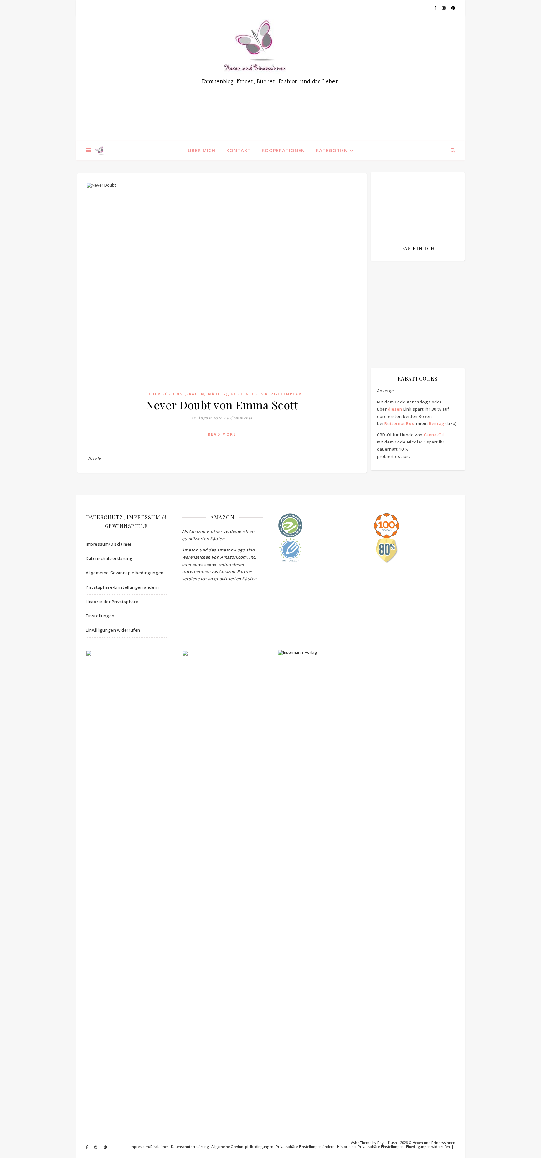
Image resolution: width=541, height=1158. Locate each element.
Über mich (201, 150)
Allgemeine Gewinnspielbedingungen (125, 573)
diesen (395, 409)
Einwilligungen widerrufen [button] (113, 630)
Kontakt (238, 150)
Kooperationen (283, 150)
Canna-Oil (434, 435)
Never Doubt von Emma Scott (222, 404)
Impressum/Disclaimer (109, 544)
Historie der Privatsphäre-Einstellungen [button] (113, 608)
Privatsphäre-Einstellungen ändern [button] (122, 587)
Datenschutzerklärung (109, 558)
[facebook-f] (435, 8)
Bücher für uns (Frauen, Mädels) (185, 394)
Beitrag (436, 423)
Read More (222, 434)
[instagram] (444, 8)
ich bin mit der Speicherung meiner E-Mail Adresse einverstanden (414, 302)
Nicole (94, 458)
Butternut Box (399, 423)
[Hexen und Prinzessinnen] (270, 78)
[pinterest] (453, 8)
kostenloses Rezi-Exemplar (266, 394)
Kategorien (332, 150)
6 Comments (239, 417)
